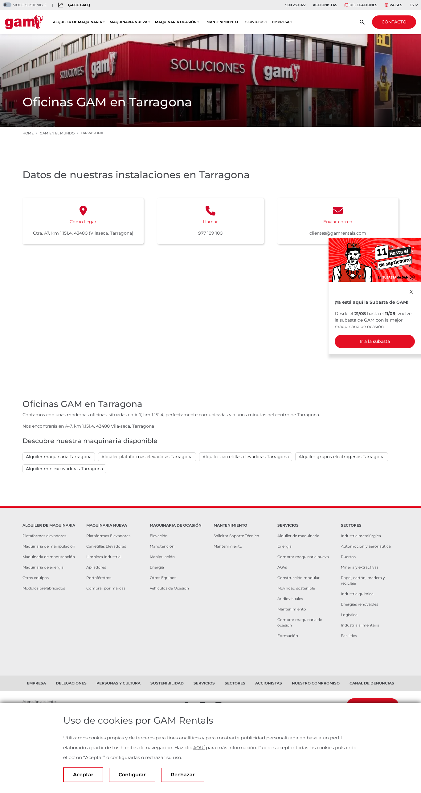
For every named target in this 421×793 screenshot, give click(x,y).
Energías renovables (359, 604)
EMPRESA (280, 22)
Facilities (349, 635)
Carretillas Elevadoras (106, 546)
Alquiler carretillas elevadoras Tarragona (245, 456)
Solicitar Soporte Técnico (236, 535)
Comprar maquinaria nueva (303, 556)
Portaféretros (98, 577)
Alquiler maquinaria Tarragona (59, 456)
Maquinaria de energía (42, 567)
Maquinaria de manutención (48, 556)
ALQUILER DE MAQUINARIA (77, 22)
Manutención (162, 546)
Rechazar (183, 775)
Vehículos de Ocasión (169, 588)
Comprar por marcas (105, 588)
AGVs (282, 567)
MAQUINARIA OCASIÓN (176, 22)
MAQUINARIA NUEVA (128, 22)
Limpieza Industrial (103, 556)
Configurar (132, 775)
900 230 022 (295, 5)
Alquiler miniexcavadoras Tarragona (64, 468)
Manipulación (162, 556)
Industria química (357, 593)
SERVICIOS (254, 22)
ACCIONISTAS (325, 5)
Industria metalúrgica (361, 535)
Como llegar (83, 221)
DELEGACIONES (363, 5)
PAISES (396, 5)
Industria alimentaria (360, 625)
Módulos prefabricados (43, 588)
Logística (349, 614)
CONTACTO (394, 22)
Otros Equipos (163, 577)
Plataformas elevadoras (44, 535)
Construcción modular (298, 577)
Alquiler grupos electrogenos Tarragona (342, 456)
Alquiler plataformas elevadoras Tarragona (147, 456)
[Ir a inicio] (24, 22)
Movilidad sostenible (296, 588)
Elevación (159, 535)
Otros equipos (35, 577)
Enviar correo (337, 221)
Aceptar (83, 775)
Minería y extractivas (359, 567)
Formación (287, 635)
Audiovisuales (290, 598)
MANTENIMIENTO (222, 22)
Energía (157, 567)
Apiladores (96, 567)
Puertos (348, 556)
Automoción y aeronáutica (366, 546)
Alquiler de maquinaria (298, 535)
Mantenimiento (228, 546)
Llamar (210, 221)
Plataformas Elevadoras (108, 535)
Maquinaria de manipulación (48, 546)
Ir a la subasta (375, 341)
